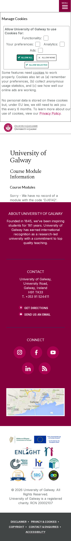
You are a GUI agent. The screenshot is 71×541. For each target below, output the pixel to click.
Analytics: (51, 44)
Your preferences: (20, 44)
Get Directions (36, 308)
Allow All (27, 57)
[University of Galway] (20, 128)
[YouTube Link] (53, 352)
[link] (34, 440)
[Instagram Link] (19, 352)
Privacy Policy (50, 113)
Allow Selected (38, 65)
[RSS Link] (44, 368)
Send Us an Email (37, 314)
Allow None (48, 57)
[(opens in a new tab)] (35, 443)
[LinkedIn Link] (28, 368)
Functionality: (32, 38)
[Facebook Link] (36, 352)
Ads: (33, 50)
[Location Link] (35, 413)
